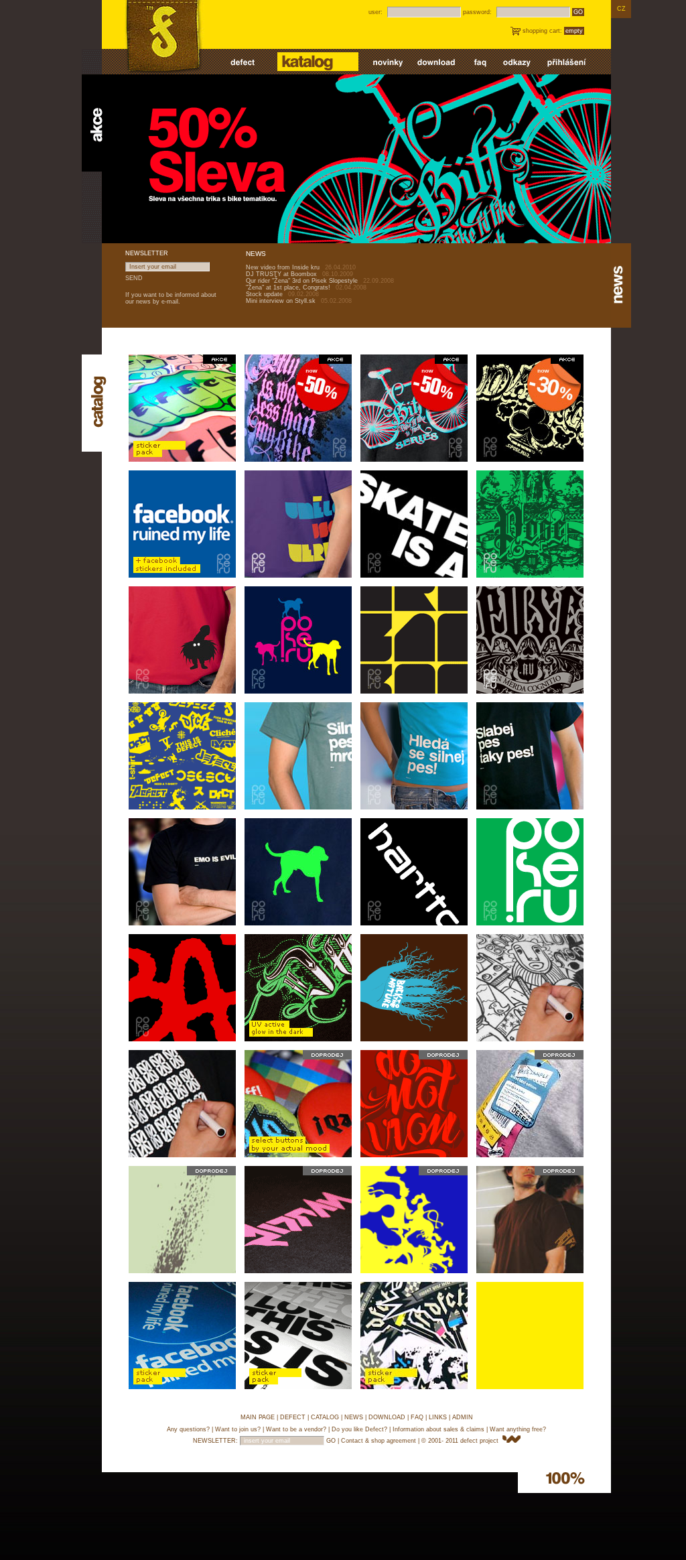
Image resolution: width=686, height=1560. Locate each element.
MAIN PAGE (258, 1417)
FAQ (417, 1417)
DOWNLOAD (386, 1417)
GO (578, 12)
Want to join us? (238, 1429)
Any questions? (188, 1429)
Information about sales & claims (438, 1429)
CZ (621, 8)
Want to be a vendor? (296, 1429)
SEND (134, 278)
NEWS (353, 1417)
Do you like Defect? (359, 1429)
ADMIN (462, 1417)
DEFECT (292, 1417)
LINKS (438, 1417)
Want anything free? (518, 1429)
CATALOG (325, 1417)
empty (574, 30)
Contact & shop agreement (378, 1440)
